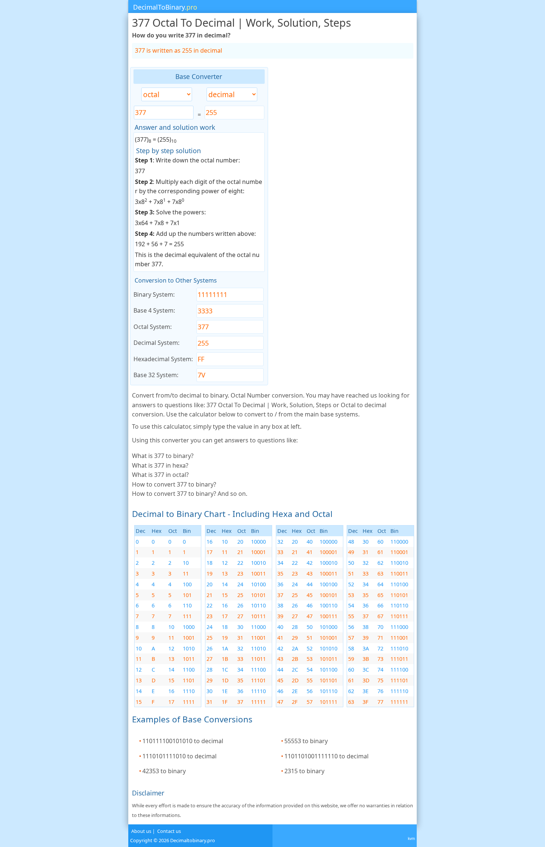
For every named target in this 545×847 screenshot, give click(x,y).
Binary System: (154, 294)
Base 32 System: (155, 375)
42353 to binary (164, 771)
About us (141, 831)
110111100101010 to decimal (182, 741)
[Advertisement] (74, 178)
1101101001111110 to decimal (326, 756)
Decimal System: (156, 343)
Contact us (169, 831)
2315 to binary (304, 771)
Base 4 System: (154, 310)
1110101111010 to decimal (179, 756)
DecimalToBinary (165, 7)
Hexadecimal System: (163, 359)
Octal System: (152, 327)
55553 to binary (306, 741)
